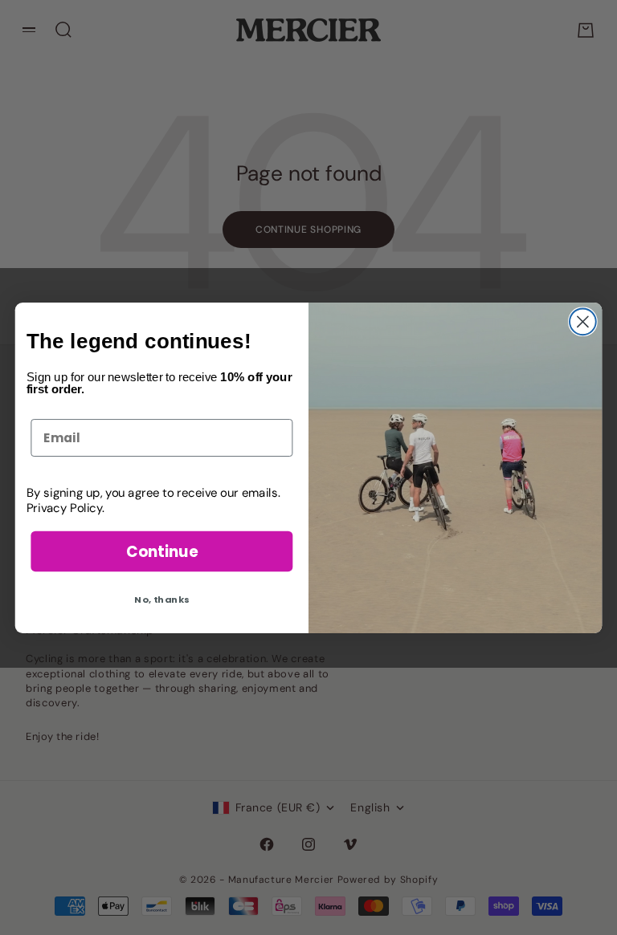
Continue (162, 550)
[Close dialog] (583, 321)
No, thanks (161, 598)
